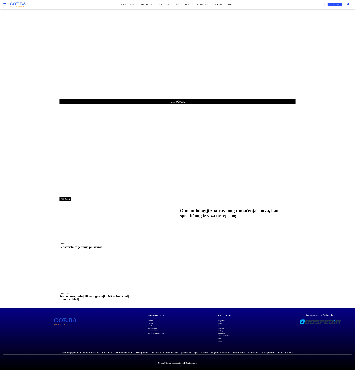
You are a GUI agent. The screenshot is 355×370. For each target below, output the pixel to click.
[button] (348, 4)
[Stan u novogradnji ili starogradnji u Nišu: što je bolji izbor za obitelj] (96, 272)
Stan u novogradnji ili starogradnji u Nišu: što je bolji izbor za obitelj (94, 298)
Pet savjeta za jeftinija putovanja (80, 247)
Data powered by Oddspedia (319, 315)
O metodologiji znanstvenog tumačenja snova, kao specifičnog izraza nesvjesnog (229, 213)
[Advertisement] (177, 56)
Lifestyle (64, 244)
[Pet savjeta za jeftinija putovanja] (96, 223)
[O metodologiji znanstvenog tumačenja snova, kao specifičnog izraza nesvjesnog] (157, 214)
